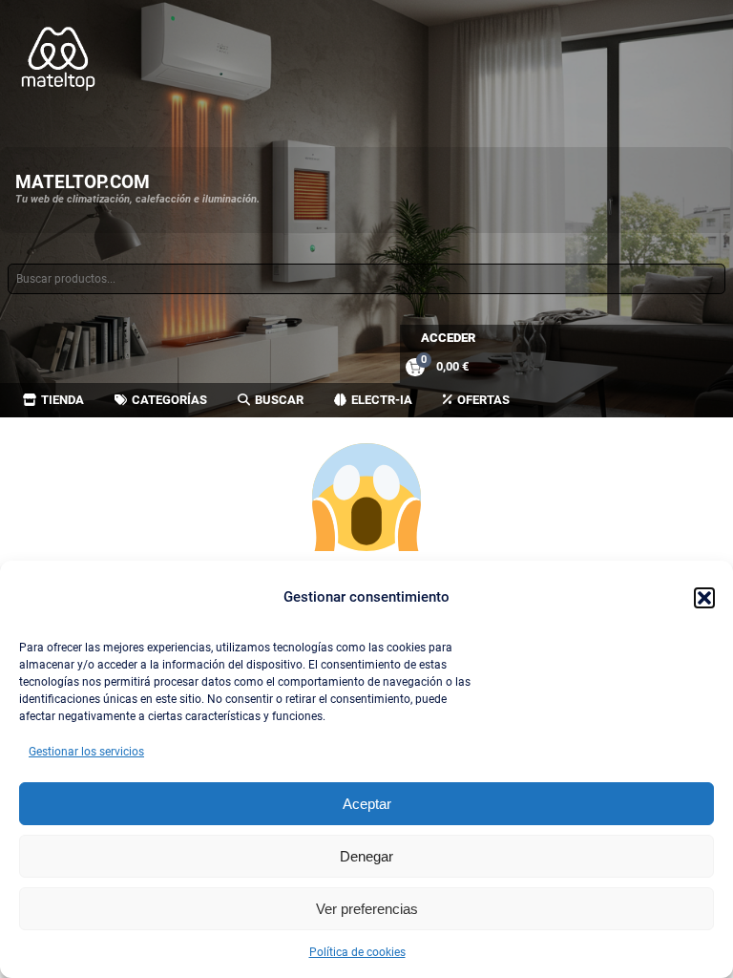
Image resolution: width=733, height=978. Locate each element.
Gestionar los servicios (86, 751)
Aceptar (367, 804)
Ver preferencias (367, 909)
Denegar (366, 856)
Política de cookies (357, 952)
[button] (704, 597)
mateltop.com (82, 182)
